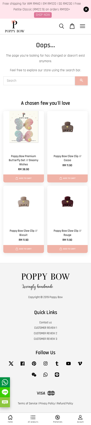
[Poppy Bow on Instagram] (45, 366)
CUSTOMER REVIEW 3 (45, 339)
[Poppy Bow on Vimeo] (80, 366)
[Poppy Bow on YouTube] (68, 366)
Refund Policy (65, 403)
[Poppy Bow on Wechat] (34, 377)
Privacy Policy (47, 403)
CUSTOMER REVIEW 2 (45, 333)
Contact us (45, 322)
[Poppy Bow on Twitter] (11, 366)
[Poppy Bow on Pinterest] (34, 366)
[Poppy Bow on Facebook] (22, 366)
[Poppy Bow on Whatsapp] (45, 377)
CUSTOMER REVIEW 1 (45, 328)
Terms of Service (27, 403)
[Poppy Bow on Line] (57, 377)
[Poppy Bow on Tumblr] (57, 366)
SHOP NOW (43, 15)
